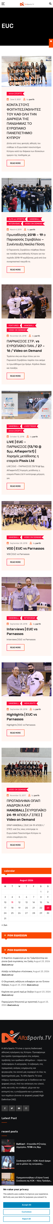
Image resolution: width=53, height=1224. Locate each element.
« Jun (4, 925)
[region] (26, 1205)
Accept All (26, 1205)
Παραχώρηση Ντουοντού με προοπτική (19, 1002)
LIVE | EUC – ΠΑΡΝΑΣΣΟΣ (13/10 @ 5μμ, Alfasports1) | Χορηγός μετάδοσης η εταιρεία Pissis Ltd (24, 451)
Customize (26, 1212)
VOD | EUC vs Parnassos (25, 548)
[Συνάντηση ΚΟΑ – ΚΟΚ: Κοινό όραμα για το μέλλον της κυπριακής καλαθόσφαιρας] (8, 1162)
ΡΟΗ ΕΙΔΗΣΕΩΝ (17, 935)
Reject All (26, 1219)
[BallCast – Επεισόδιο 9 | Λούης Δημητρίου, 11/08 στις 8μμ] (8, 1145)
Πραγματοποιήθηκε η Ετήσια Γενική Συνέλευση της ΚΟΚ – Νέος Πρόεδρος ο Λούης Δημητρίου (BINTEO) (33, 1180)
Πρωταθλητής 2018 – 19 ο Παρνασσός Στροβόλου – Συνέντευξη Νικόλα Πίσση (26, 239)
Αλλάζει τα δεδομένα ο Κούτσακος (17, 971)
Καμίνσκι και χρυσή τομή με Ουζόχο (18, 992)
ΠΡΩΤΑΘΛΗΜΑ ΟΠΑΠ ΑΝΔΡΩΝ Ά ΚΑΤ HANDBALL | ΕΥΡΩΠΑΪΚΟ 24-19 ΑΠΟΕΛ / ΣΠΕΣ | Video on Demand (26, 810)
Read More (15, 163)
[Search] (50, 3)
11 (12, 902)
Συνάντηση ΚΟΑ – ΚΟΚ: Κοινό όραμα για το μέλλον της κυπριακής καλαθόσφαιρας (33, 1164)
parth (31, 99)
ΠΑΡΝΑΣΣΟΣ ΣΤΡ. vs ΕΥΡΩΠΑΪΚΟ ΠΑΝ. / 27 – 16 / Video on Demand (26, 346)
